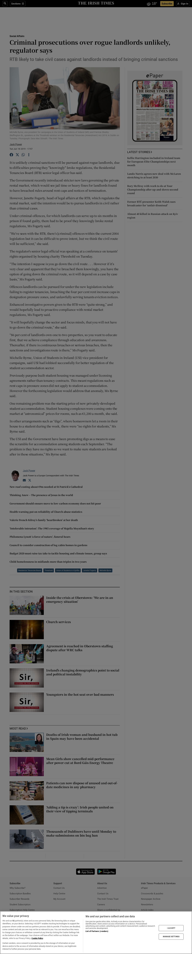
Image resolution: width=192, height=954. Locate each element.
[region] (96, 932)
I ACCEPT (171, 928)
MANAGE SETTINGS (171, 937)
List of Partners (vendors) (97, 931)
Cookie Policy (37, 938)
